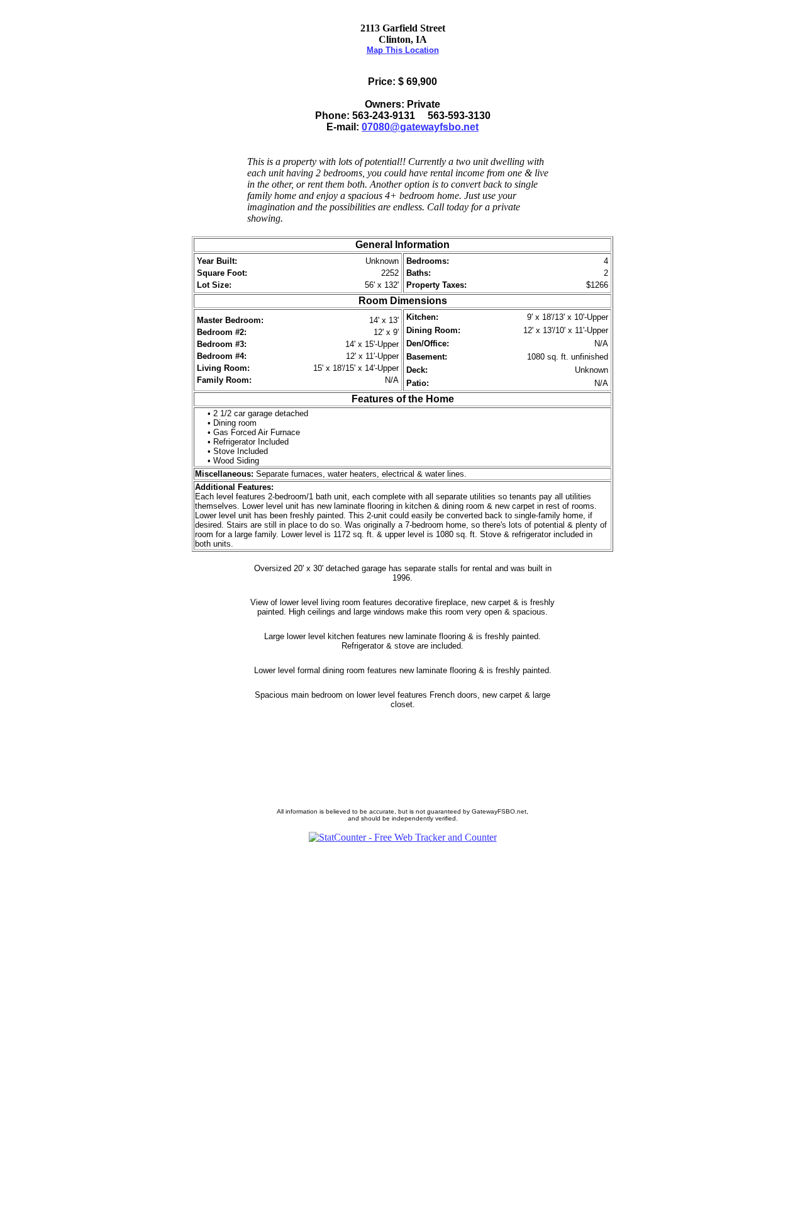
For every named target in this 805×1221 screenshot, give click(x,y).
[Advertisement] (402, 1032)
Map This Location (403, 50)
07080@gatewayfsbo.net (420, 127)
